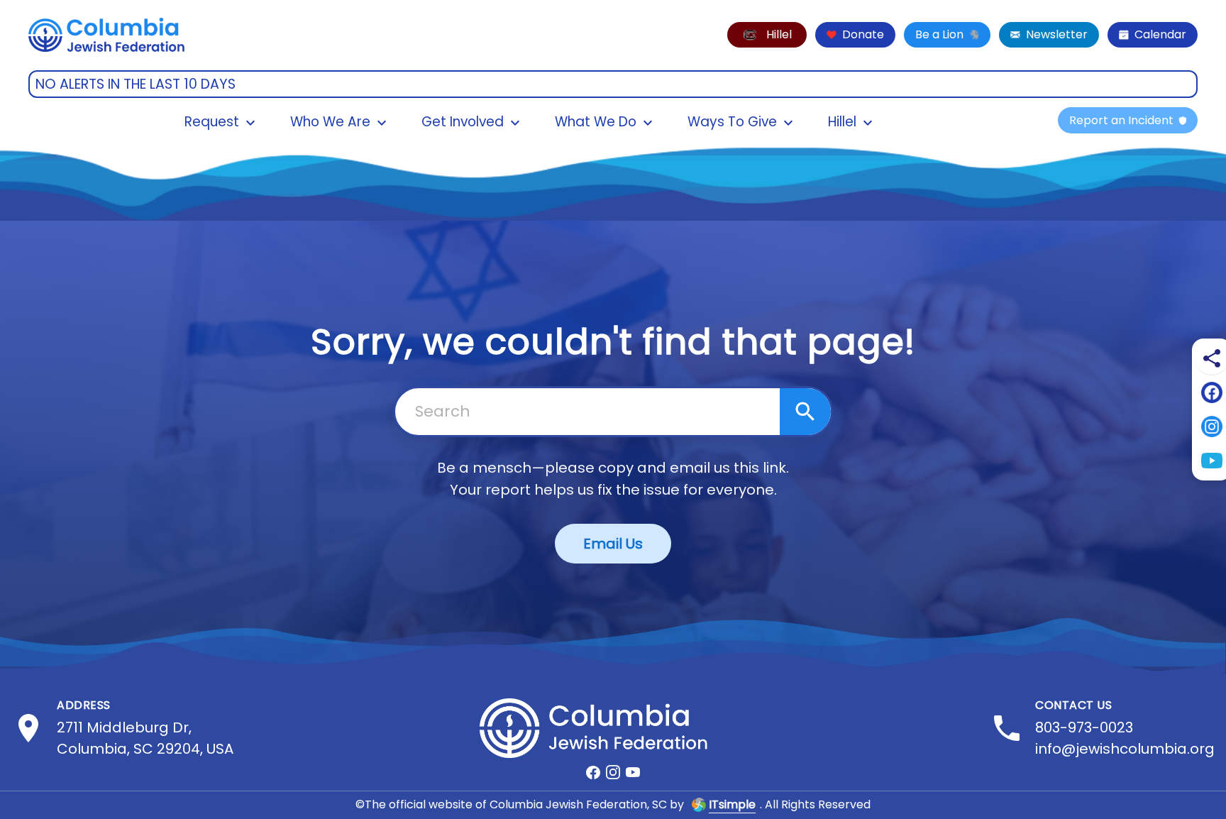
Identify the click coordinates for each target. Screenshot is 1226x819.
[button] (767, 35)
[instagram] (613, 772)
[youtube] (633, 772)
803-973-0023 (1084, 727)
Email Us (613, 544)
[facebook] (593, 772)
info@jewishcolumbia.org (1125, 749)
